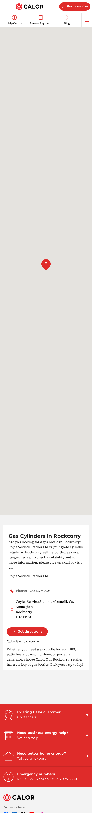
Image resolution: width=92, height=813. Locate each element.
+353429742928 (33, 590)
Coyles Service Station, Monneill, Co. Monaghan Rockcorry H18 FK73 (45, 609)
